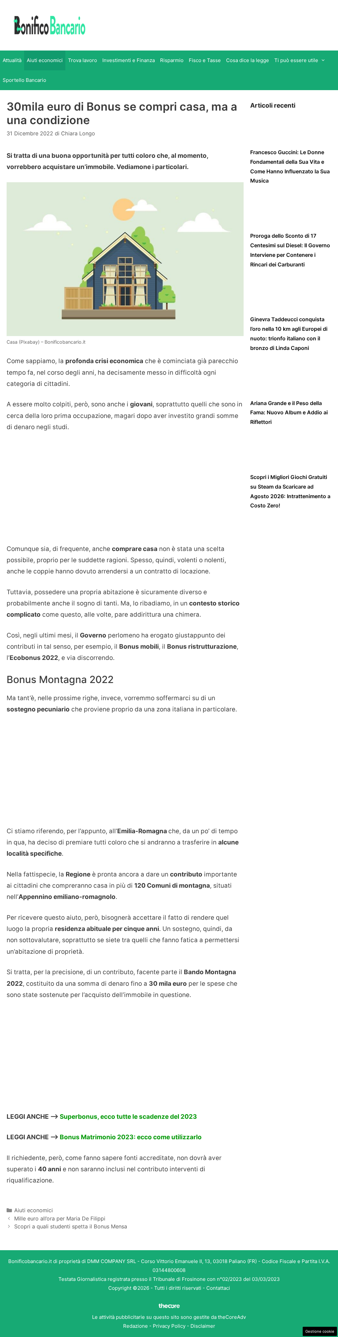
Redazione (135, 1326)
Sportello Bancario (24, 80)
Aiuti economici (45, 60)
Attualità (12, 60)
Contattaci (218, 1288)
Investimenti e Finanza (128, 60)
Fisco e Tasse (205, 60)
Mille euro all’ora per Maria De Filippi (59, 1218)
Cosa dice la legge (247, 60)
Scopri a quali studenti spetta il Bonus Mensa (70, 1226)
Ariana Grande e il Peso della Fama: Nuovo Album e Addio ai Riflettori (289, 413)
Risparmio (172, 60)
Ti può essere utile (296, 60)
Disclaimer (202, 1326)
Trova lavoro (82, 60)
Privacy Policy (169, 1326)
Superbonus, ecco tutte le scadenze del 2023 (128, 1116)
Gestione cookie (319, 1331)
